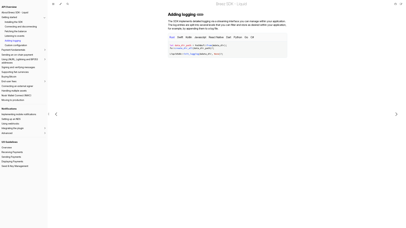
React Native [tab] (216, 37)
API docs (200, 14)
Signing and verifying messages (18, 67)
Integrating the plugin (13, 128)
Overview (7, 147)
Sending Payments (11, 156)
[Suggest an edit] (401, 4)
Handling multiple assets (14, 90)
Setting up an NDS (11, 119)
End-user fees (9, 81)
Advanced (7, 133)
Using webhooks (10, 123)
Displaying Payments (12, 161)
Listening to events (14, 36)
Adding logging (13, 40)
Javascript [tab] (200, 37)
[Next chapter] (396, 114)
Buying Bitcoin (9, 76)
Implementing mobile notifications (19, 114)
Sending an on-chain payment (17, 54)
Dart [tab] (228, 37)
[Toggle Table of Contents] (53, 4)
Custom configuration (16, 45)
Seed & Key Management (15, 166)
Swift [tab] (180, 37)
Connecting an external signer (17, 86)
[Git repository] (396, 4)
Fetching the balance (16, 31)
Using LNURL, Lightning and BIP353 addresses (20, 61)
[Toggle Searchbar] (67, 4)
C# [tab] (252, 37)
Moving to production (13, 100)
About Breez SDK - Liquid (15, 12)
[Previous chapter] (56, 114)
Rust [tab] (172, 37)
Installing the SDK (14, 22)
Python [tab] (238, 37)
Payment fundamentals (13, 49)
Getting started (9, 17)
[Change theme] (60, 4)
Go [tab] (246, 37)
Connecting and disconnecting (21, 26)
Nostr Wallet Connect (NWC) (16, 95)
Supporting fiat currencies (15, 72)
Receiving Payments (12, 152)
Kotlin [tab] (189, 37)
